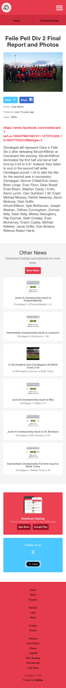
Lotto (33, 612)
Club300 (33, 653)
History (33, 630)
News (16, 20)
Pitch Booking (33, 658)
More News (33, 270)
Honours (33, 638)
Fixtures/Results (49, 20)
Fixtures (33, 599)
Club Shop (33, 667)
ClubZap (39, 680)
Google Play (40, 527)
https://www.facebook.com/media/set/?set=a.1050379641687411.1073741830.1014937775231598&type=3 (32, 133)
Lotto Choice (33, 643)
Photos (33, 648)
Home (33, 590)
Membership (33, 662)
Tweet (8, 100)
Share (24, 100)
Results (33, 607)
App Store (23, 527)
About (33, 617)
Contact (33, 625)
